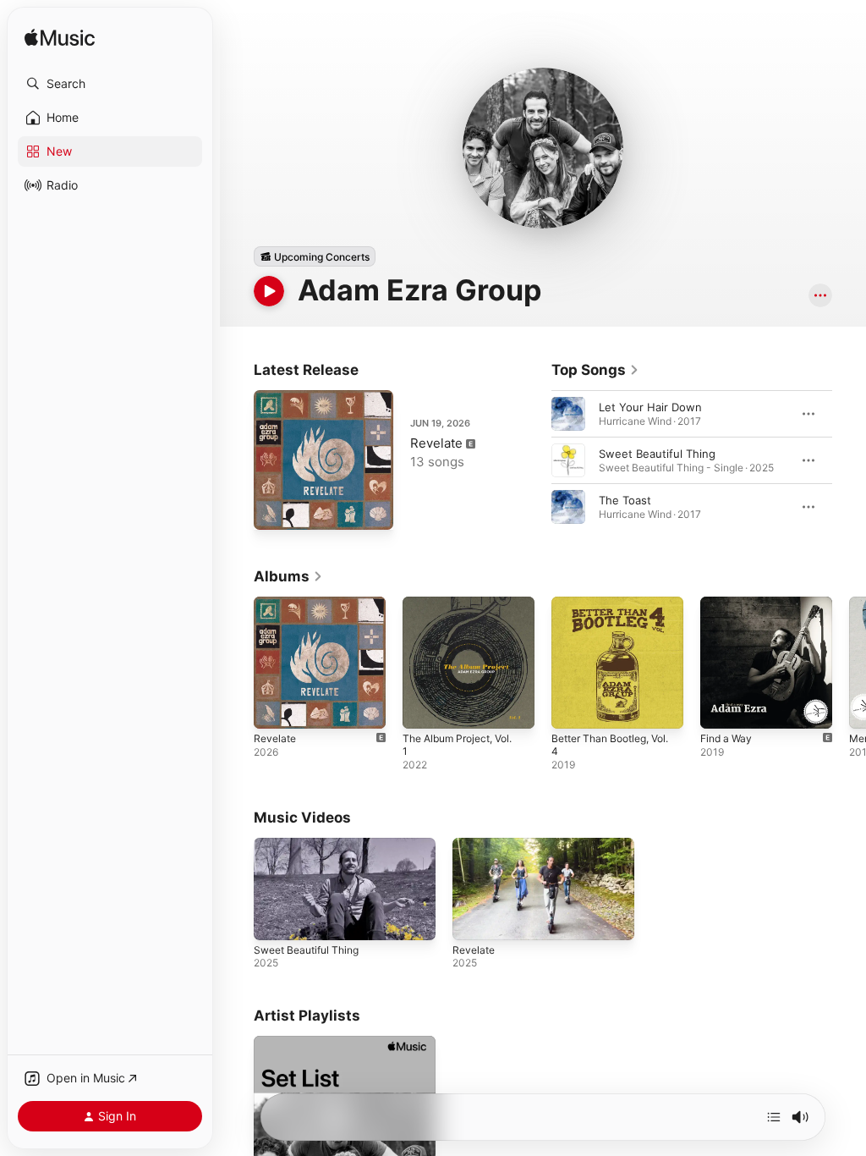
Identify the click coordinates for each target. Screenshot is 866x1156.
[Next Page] (849, 460)
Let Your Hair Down (650, 407)
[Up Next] (774, 1117)
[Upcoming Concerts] (314, 256)
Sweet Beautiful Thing (657, 453)
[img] (60, 38)
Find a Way (726, 738)
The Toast (625, 500)
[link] (595, 370)
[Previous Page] (534, 460)
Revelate (436, 443)
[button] (110, 83)
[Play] (269, 291)
